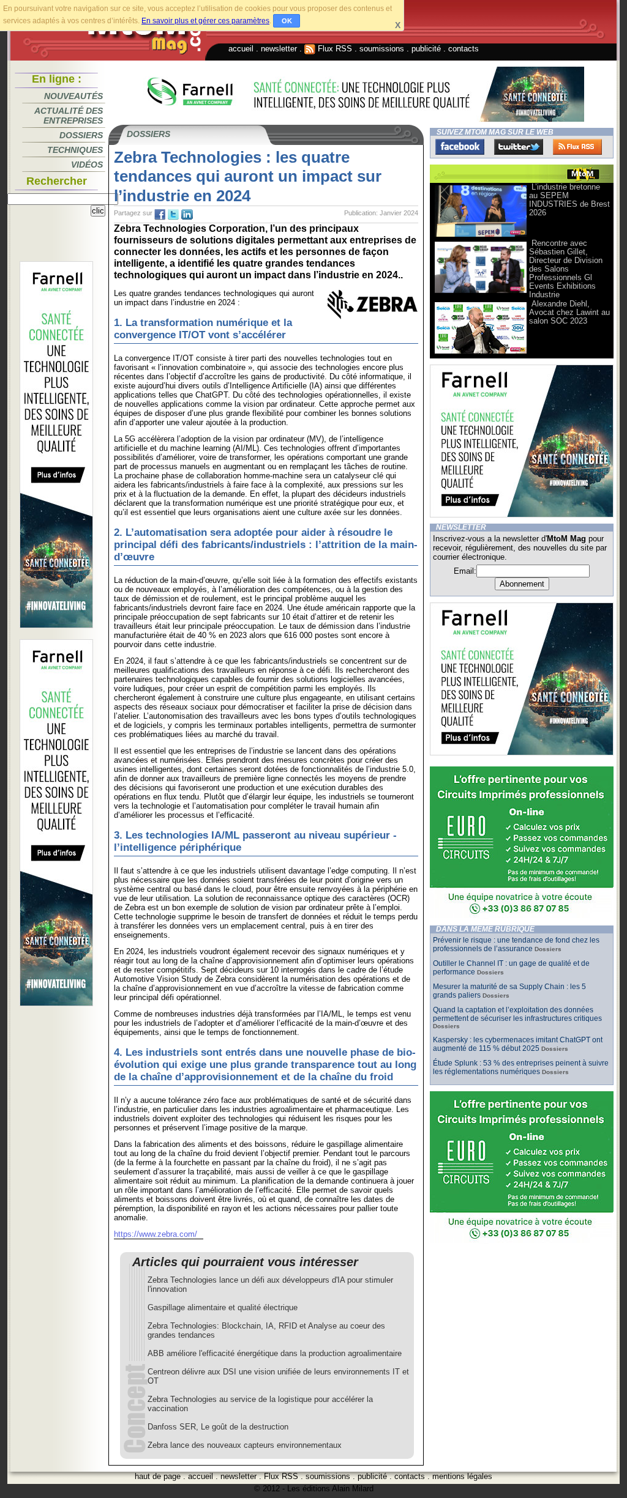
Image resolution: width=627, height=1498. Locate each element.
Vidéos (87, 164)
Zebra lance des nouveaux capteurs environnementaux (245, 1445)
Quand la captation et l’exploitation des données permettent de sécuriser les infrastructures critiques (517, 1014)
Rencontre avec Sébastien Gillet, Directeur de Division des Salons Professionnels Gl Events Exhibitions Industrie (566, 269)
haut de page (158, 1476)
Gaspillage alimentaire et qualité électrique (223, 1307)
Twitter (518, 147)
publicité (426, 48)
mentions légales (462, 1476)
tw (173, 215)
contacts (463, 48)
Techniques (75, 150)
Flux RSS (333, 48)
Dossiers (81, 135)
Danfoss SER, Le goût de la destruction (218, 1426)
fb (160, 215)
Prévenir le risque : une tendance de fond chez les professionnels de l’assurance (516, 944)
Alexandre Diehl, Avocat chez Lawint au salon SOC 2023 (569, 312)
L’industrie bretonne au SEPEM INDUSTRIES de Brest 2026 (569, 199)
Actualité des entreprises (68, 115)
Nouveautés (73, 96)
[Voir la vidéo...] (480, 236)
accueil (240, 48)
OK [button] (287, 20)
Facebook (459, 147)
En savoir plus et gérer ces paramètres (205, 21)
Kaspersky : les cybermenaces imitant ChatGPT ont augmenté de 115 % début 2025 (518, 1044)
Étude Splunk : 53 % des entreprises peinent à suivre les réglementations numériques (521, 1067)
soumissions (381, 48)
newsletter (279, 48)
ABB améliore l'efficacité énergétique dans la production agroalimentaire (275, 1353)
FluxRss (577, 147)
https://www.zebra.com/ (155, 1234)
